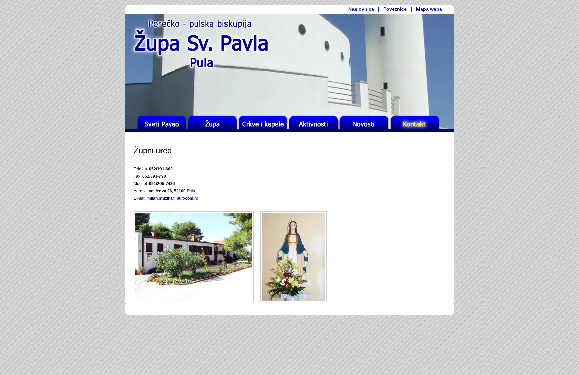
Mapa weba (429, 9)
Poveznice (395, 9)
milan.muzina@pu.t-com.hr (172, 198)
